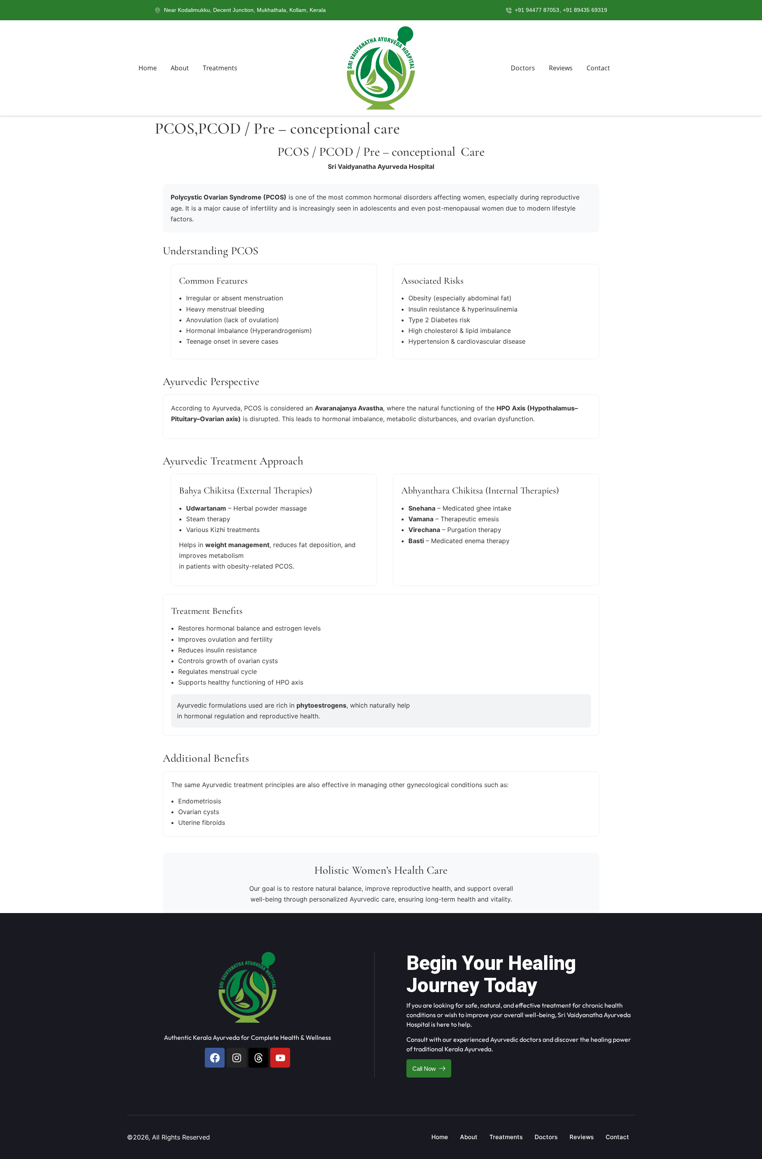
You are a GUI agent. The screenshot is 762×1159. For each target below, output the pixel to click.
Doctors (523, 68)
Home (148, 68)
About (180, 68)
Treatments (220, 68)
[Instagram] (236, 1058)
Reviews (561, 68)
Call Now (424, 1068)
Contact (598, 68)
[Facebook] (215, 1058)
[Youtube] (280, 1058)
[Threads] (258, 1058)
